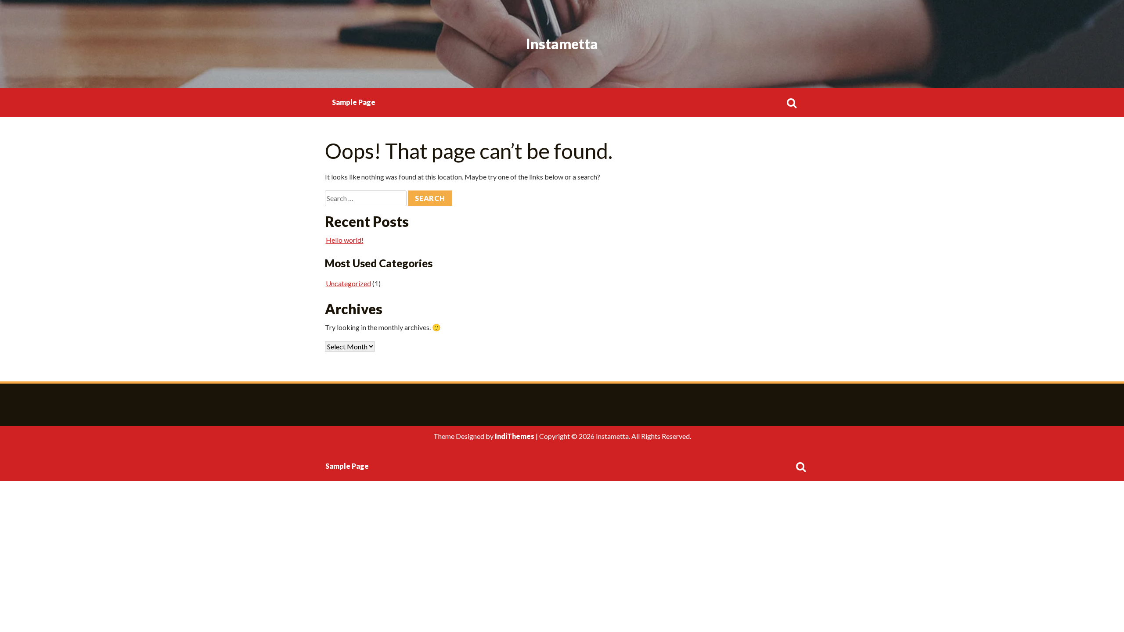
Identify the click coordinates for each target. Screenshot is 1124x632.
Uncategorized (348, 283)
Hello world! (345, 240)
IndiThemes (514, 436)
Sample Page (353, 102)
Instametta (562, 43)
